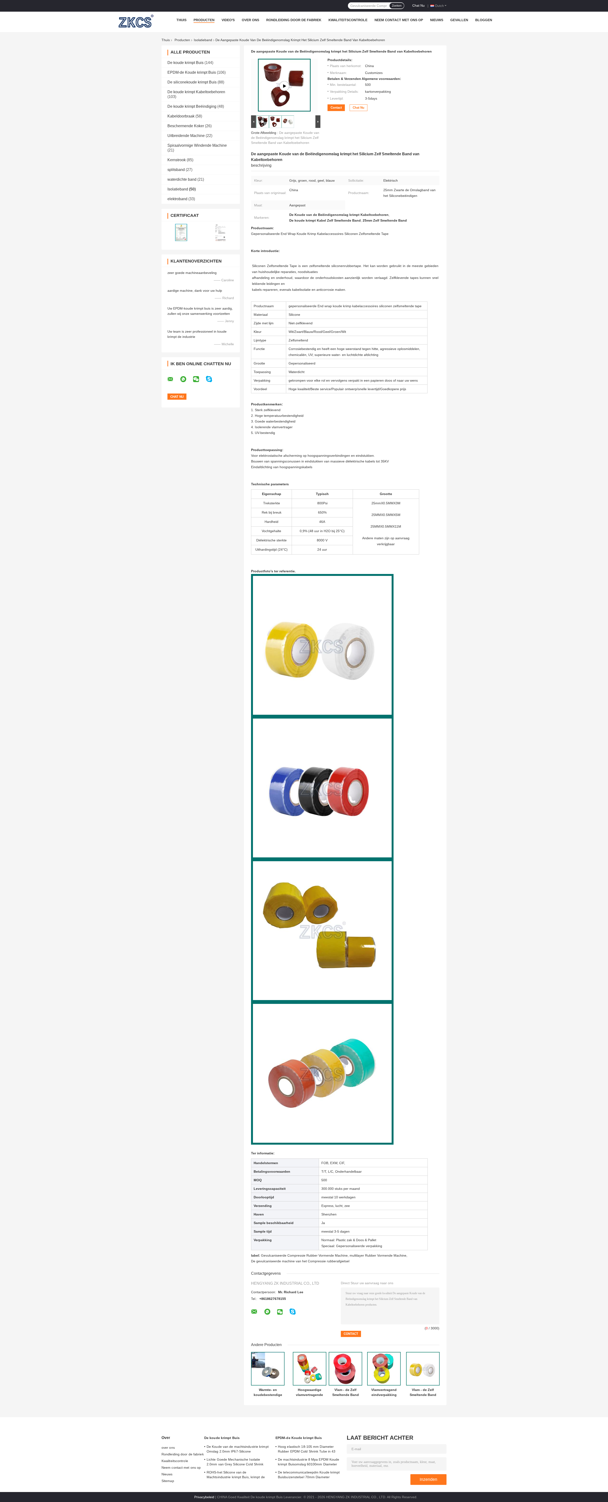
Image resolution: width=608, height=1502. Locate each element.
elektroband (177, 199)
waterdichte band (181, 179)
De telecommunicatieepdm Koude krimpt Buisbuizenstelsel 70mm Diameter (309, 1474)
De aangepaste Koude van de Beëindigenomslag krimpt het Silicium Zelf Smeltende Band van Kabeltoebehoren (285, 138)
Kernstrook (176, 160)
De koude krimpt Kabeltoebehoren (196, 92)
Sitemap (168, 1481)
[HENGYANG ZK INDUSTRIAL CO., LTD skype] (212, 379)
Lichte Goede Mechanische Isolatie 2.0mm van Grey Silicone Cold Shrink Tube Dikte (235, 1463)
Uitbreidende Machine (186, 136)
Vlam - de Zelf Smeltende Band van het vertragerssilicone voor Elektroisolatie (345, 1392)
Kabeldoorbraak (181, 116)
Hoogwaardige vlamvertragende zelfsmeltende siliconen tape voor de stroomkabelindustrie (309, 1392)
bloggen (483, 20)
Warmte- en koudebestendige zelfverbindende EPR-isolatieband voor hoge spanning (268, 1392)
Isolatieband (203, 40)
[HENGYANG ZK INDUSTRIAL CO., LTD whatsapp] (186, 379)
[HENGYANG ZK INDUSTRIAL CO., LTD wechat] (199, 379)
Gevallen (459, 20)
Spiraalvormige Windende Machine (197, 145)
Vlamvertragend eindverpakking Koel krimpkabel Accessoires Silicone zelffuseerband (384, 1392)
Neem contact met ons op (399, 20)
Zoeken (397, 5)
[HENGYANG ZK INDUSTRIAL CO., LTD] (135, 21)
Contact (336, 107)
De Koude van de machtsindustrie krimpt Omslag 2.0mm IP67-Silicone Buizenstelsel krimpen (238, 1450)
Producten (204, 20)
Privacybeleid (204, 1497)
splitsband (176, 170)
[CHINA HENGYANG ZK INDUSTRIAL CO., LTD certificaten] (181, 232)
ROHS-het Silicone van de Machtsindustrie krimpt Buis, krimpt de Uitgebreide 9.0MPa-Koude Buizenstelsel (238, 1475)
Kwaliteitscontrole (347, 20)
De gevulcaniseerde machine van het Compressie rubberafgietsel (300, 1261)
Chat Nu (418, 5)
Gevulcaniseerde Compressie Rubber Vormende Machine (304, 1255)
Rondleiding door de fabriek (293, 20)
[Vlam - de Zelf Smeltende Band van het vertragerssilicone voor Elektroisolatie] (345, 1368)
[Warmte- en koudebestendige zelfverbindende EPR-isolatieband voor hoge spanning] (268, 1368)
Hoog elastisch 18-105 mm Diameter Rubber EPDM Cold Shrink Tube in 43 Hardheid (306, 1450)
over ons (250, 20)
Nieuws (436, 20)
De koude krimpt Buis (185, 63)
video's (228, 20)
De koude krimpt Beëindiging (191, 106)
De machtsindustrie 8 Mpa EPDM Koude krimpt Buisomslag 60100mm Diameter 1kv (308, 1463)
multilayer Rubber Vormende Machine (378, 1255)
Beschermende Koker (185, 126)
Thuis (181, 20)
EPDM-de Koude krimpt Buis (191, 72)
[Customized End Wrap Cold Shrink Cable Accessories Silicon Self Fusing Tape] (284, 86)
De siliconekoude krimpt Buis (192, 82)
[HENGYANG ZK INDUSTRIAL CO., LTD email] (173, 379)
